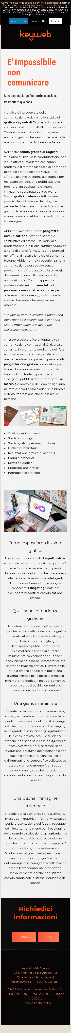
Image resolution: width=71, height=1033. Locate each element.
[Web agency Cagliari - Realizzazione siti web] (35, 35)
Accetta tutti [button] (18, 21)
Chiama (24, 937)
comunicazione (15, 344)
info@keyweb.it (21, 981)
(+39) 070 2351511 (46, 981)
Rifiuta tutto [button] (38, 21)
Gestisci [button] (55, 21)
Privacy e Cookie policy (36, 1003)
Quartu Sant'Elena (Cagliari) (35, 977)
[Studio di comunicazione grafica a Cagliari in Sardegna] (35, 415)
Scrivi (48, 937)
